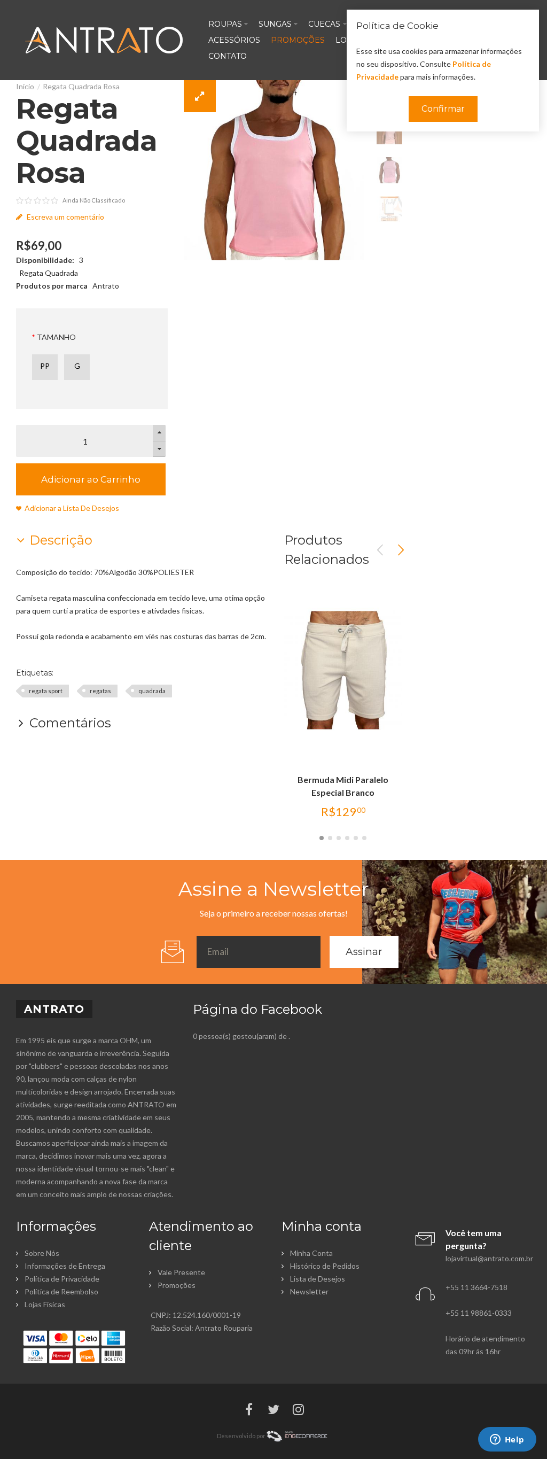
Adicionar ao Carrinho (90, 479)
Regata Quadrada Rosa (81, 86)
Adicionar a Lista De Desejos (72, 508)
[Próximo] (400, 550)
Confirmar (443, 109)
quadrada (152, 690)
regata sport (45, 690)
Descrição (60, 540)
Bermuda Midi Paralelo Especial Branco (343, 785)
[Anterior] (380, 550)
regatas (100, 690)
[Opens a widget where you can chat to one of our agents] (507, 1440)
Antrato (105, 285)
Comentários (70, 723)
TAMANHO (56, 337)
